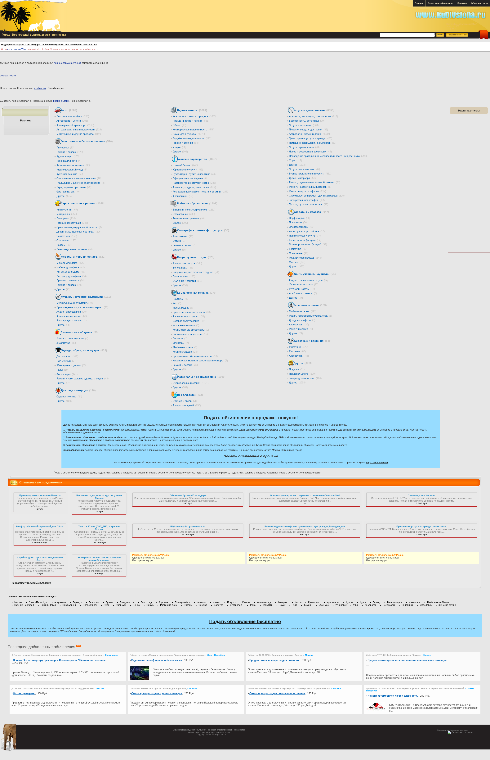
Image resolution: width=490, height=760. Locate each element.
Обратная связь (479, 3)
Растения (297, 351)
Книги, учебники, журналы (314, 273)
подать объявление (377, 462)
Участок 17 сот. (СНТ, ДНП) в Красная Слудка (99, 528)
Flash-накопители (185, 347)
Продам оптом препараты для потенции (274, 660)
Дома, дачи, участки (189, 134)
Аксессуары (67, 374)
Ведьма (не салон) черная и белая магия (156, 660)
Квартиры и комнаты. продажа (194, 116)
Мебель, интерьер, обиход (83, 256)
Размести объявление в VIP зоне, (151, 555)
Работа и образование (197, 203)
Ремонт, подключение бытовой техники (314, 182)
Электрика (66, 218)
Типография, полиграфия (307, 200)
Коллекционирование (71, 316)
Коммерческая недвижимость (193, 129)
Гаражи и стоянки (185, 142)
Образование (184, 214)
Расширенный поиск (457, 35)
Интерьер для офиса (71, 276)
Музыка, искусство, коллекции (86, 296)
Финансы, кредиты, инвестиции (194, 187)
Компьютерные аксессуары (191, 329)
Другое (64, 196)
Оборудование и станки (190, 383)
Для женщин (67, 356)
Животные (298, 347)
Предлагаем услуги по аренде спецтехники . (421, 526)
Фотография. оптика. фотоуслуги (203, 230)
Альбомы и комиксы (303, 293)
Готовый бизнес (185, 165)
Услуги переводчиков (304, 147)
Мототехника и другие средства (78, 134)
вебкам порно (8, 75)
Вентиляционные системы (74, 249)
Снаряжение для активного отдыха (196, 272)
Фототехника (183, 236)
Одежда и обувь (185, 401)
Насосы (63, 244)
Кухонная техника (69, 174)
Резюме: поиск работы (188, 218)
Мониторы (181, 343)
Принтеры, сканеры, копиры (192, 312)
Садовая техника (69, 396)
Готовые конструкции (72, 222)
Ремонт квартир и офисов (307, 191)
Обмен (179, 125)
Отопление (66, 240)
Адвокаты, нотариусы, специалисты (313, 116)
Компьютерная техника (196, 292)
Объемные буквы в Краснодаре (188, 495)
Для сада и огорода (78, 390)
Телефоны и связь (310, 305)
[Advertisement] (468, 183)
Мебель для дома (70, 262)
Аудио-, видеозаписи (71, 311)
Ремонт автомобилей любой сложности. (393, 695)
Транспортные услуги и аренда (310, 138)
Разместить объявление (440, 3)
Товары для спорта (187, 263)
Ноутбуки (181, 298)
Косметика (298, 248)
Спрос (295, 160)
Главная (419, 3)
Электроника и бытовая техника (87, 141)
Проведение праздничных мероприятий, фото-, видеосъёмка (328, 156)
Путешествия (184, 276)
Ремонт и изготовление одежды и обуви (82, 378)
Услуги (179, 147)
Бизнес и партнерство (197, 159)
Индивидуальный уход (71, 169)
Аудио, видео (67, 156)
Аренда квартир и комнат (191, 120)
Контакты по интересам (72, 338)
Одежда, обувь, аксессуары (84, 350)
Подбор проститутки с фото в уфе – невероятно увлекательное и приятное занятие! (49, 44)
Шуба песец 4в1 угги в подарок (188, 526)
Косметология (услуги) (305, 240)
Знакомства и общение (80, 332)
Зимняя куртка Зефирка (421, 495)
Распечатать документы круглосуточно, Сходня (99, 497)
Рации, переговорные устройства (310, 315)
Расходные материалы (189, 316)
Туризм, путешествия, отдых (308, 204)
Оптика (179, 240)
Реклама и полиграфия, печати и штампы (200, 191)
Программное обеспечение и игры (195, 356)
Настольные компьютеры (190, 334)
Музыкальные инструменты (75, 302)
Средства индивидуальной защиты (79, 227)
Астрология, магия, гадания (309, 134)
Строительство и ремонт (83, 203)
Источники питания (186, 325)
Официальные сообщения (190, 178)
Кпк (177, 303)
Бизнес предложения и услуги (310, 173)
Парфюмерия (299, 218)
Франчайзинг (183, 196)
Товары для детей (187, 405)
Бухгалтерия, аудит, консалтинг (194, 174)
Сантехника (66, 236)
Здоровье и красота (311, 211)
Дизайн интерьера (302, 178)
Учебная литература (303, 284)
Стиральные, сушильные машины (78, 178)
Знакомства (66, 343)
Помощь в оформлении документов (312, 142)
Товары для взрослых (305, 378)
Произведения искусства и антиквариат (82, 307)
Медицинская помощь (305, 257)
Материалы (66, 214)
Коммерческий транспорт (75, 125)
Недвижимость (192, 110)
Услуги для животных (304, 169)
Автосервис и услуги (72, 120)
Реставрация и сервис (71, 320)
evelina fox (40, 88)
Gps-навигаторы (67, 191)
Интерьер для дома (70, 271)
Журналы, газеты (302, 288)
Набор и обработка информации (310, 151)
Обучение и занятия (187, 280)
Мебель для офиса (70, 267)
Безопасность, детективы (306, 120)
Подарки (297, 369)
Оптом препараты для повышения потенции (277, 693)
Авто (69, 110)
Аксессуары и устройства (307, 231)
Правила (462, 3)
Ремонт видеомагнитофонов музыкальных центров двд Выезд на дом (305, 526)
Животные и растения (312, 340)
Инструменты (67, 209)
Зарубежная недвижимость (192, 138)
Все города (59, 34)
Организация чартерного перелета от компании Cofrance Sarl (305, 495)
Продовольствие (302, 373)
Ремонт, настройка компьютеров (310, 186)
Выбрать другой (40, 34)
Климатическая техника (73, 165)
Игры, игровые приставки (73, 187)
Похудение (298, 222)
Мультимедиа (183, 307)
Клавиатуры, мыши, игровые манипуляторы (200, 360)
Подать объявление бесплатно (245, 621)
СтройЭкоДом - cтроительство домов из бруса (40, 559)
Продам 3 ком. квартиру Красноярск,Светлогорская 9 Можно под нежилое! (59, 660)
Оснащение (298, 253)
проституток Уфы (16, 49)
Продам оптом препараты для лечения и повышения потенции (407, 660)
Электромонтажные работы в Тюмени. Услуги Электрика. (99, 559)
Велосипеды (183, 267)
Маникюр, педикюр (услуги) (308, 244)
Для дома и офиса (302, 320)
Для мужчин (66, 361)
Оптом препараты (24, 693)
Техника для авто (68, 160)
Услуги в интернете (303, 125)
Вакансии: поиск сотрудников (194, 209)
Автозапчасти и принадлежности (79, 129)
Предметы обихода (70, 280)
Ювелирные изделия (71, 365)
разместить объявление (144, 440)
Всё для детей (190, 394)
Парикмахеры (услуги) (305, 235)
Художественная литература (308, 280)
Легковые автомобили (72, 116)
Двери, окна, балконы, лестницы (78, 231)
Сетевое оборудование (189, 320)
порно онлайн (61, 100)
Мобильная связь (302, 311)
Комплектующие (185, 351)
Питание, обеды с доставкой (308, 129)
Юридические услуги (188, 169)
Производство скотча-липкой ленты (39, 495)
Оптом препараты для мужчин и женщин (156, 693)
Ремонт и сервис (69, 152)
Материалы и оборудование (201, 376)
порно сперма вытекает (67, 62)
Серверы (180, 338)
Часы (62, 369)
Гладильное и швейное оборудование (80, 182)
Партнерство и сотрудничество (194, 182)
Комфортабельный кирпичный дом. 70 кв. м (40, 528)
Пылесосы (65, 147)
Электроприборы (301, 226)
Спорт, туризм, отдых (195, 257)
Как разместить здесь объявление (31, 583)
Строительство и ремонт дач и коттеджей (317, 195)
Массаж (297, 262)
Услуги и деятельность (313, 110)
